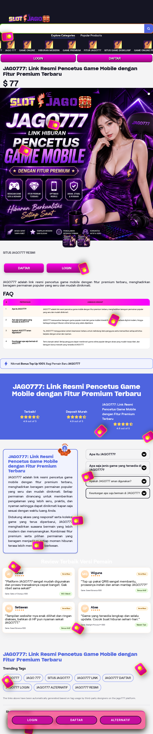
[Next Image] (150, 164)
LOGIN (38, 58)
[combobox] (72, 28)
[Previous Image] (3, 164)
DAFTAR (115, 58)
